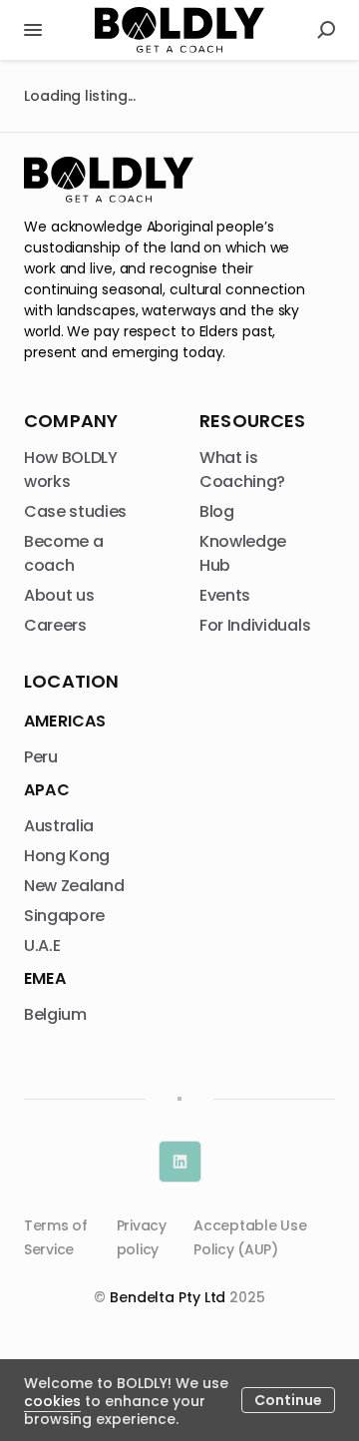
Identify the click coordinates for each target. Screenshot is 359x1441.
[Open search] (326, 30)
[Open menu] (33, 30)
